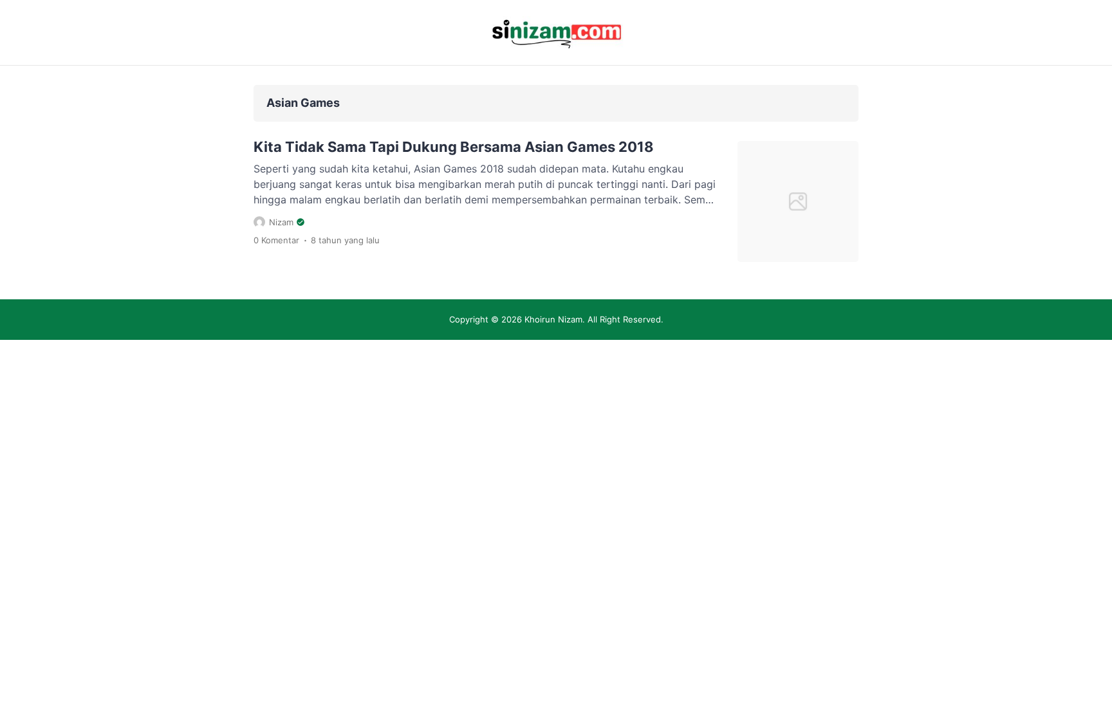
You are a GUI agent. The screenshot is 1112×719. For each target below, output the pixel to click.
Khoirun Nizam (553, 319)
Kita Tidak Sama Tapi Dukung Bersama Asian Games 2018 (454, 146)
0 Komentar (276, 240)
